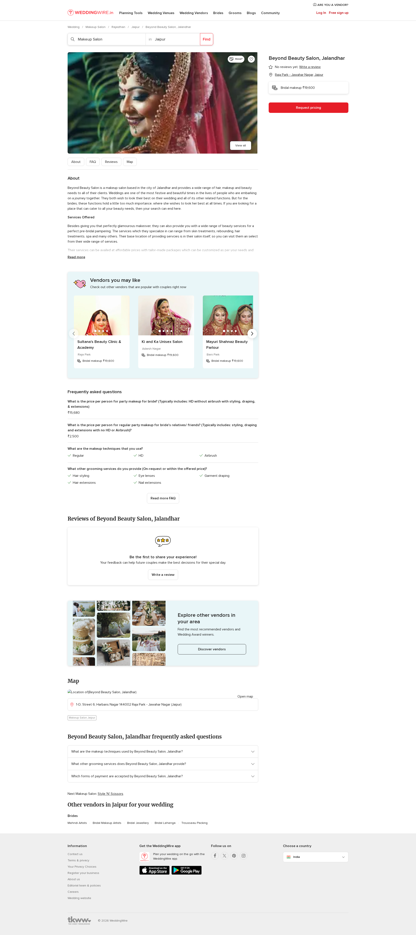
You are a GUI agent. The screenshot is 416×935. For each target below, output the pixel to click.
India (296, 857)
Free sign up (338, 13)
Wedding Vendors (194, 13)
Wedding (74, 27)
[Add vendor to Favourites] (251, 59)
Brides (218, 13)
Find (206, 39)
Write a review (163, 575)
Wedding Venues (161, 13)
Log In (321, 13)
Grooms (235, 13)
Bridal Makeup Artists (107, 823)
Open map (245, 696)
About (76, 162)
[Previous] (73, 333)
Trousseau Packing (194, 823)
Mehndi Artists (77, 823)
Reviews (111, 162)
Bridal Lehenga (165, 823)
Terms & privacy (78, 860)
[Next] (252, 333)
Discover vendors (212, 649)
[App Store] (154, 874)
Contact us (75, 854)
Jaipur (135, 27)
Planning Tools (131, 13)
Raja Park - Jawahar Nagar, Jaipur (299, 75)
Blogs (251, 13)
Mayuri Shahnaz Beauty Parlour (227, 344)
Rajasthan (119, 27)
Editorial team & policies (84, 885)
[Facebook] (215, 856)
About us (74, 879)
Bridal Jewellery (138, 823)
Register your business (83, 873)
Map (130, 162)
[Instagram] (243, 856)
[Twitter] (224, 856)
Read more (76, 257)
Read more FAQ (163, 498)
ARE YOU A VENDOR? (332, 5)
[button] (163, 556)
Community (270, 13)
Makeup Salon (96, 27)
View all (240, 145)
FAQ (93, 162)
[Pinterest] (234, 856)
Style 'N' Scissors (110, 794)
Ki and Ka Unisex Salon (162, 341)
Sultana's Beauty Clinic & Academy (99, 344)
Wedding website (79, 898)
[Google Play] (186, 874)
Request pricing (308, 108)
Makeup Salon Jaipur (82, 717)
